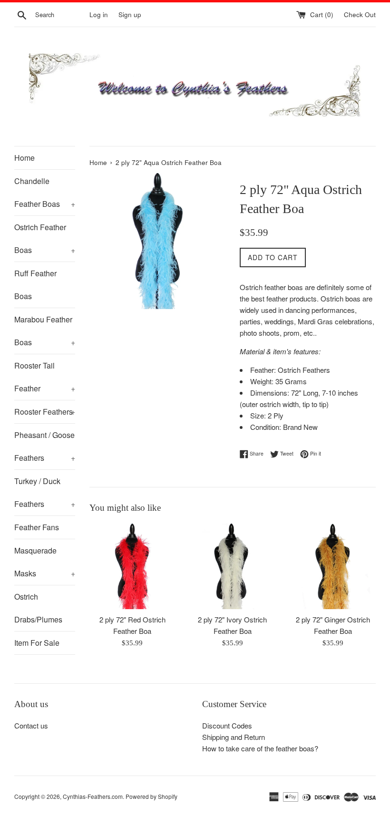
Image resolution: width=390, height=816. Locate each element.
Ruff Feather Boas (35, 284)
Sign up (129, 14)
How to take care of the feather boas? (260, 748)
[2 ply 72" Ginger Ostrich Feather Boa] (333, 567)
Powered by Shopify (151, 796)
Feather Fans (36, 527)
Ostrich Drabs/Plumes (38, 608)
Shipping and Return (233, 737)
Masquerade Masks (44, 562)
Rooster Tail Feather (44, 377)
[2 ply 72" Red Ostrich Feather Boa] (132, 566)
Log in (98, 14)
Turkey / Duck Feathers (44, 492)
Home (24, 157)
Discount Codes (227, 725)
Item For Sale (36, 642)
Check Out (360, 14)
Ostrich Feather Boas (44, 238)
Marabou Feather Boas (44, 331)
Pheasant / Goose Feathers (44, 446)
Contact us (31, 725)
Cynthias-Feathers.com (93, 796)
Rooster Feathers (44, 411)
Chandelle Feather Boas (44, 192)
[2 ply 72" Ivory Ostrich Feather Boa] (233, 567)
